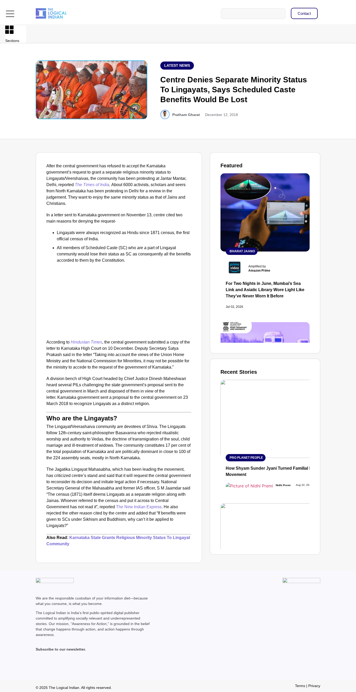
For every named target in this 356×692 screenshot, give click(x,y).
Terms (300, 686)
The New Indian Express (139, 507)
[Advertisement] (119, 300)
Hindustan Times (86, 342)
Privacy (314, 686)
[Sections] (9, 30)
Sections (12, 41)
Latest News (177, 65)
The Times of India (92, 184)
